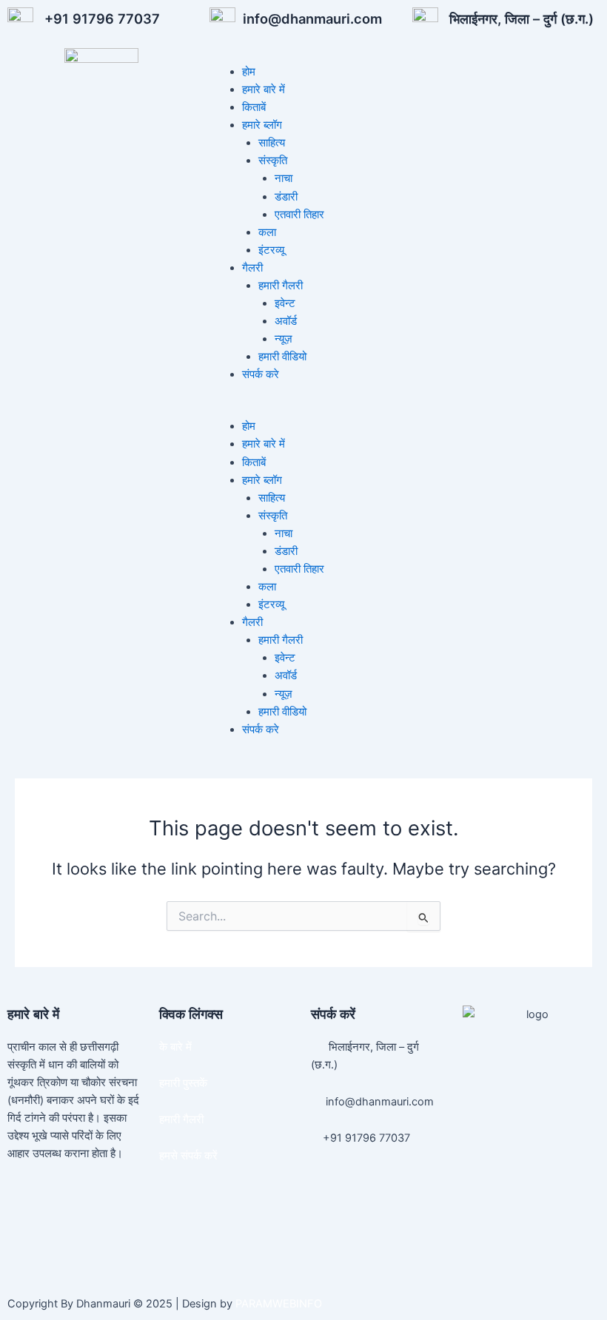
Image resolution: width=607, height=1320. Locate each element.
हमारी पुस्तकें (183, 1083)
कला (267, 232)
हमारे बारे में (263, 89)
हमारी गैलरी (280, 285)
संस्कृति (272, 160)
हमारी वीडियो (282, 356)
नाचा (283, 178)
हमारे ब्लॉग (262, 125)
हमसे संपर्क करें (188, 1155)
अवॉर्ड (286, 321)
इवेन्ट (285, 303)
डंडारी (286, 196)
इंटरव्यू (271, 250)
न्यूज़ (283, 339)
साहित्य (271, 142)
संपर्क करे (260, 374)
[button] (404, 408)
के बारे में (175, 1047)
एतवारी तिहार (299, 214)
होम (248, 71)
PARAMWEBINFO (278, 1303)
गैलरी (252, 268)
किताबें (254, 107)
